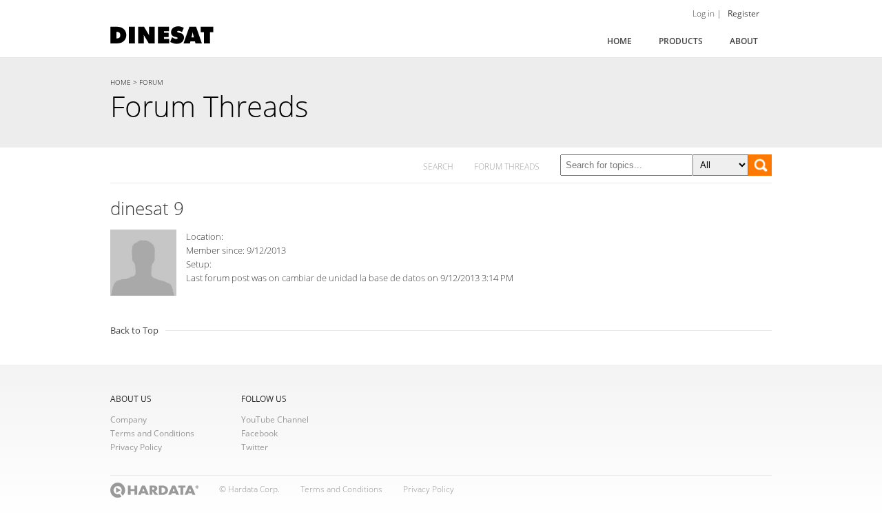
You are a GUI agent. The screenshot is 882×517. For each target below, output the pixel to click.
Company (128, 419)
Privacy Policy (136, 447)
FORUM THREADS (507, 166)
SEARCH (438, 166)
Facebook (259, 433)
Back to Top (134, 330)
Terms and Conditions (152, 433)
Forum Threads (209, 106)
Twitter (254, 447)
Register (743, 13)
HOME (120, 82)
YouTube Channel (275, 419)
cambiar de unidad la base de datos (353, 278)
